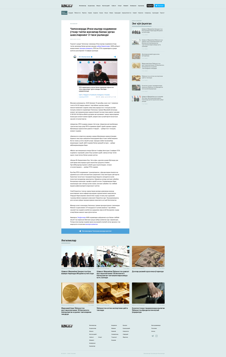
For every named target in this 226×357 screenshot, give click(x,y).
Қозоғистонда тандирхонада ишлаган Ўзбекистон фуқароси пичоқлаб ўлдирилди (148, 310)
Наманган (126, 331)
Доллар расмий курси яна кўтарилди (148, 271)
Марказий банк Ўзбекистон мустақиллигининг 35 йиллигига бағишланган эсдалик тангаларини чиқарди (76, 311)
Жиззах (113, 328)
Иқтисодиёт (106, 5)
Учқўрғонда (81, 217)
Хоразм (113, 340)
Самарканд (114, 334)
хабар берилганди (103, 46)
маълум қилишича (86, 48)
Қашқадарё (126, 328)
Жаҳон (98, 5)
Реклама (154, 328)
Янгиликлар (82, 5)
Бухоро (125, 325)
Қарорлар (141, 5)
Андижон (114, 325)
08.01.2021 (73, 39)
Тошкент (114, 337)
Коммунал (133, 5)
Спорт (120, 5)
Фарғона (125, 337)
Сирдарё (125, 334)
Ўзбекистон (64, 268)
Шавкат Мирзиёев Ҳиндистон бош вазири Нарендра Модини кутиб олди (77, 272)
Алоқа (153, 331)
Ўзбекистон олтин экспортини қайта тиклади (112, 309)
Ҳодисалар (91, 5)
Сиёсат (114, 5)
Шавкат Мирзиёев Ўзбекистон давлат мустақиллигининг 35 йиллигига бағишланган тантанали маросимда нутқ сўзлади (113, 274)
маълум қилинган (91, 224)
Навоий (113, 331)
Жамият (125, 5)
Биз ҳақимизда (155, 325)
